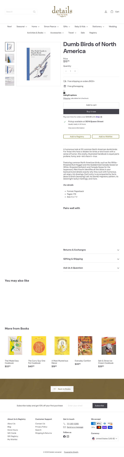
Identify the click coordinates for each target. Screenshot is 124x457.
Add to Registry (77, 136)
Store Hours (13, 430)
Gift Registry (13, 436)
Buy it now (91, 111)
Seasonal (21, 26)
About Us (11, 423)
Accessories (56, 32)
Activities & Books (35, 32)
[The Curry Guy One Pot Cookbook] (38, 352)
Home (34, 26)
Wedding (113, 26)
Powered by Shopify (71, 452)
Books (24, 328)
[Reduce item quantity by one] (66, 71)
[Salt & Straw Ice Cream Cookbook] (108, 352)
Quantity (67, 66)
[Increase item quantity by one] (75, 71)
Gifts (65, 26)
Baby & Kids (80, 26)
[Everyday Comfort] (85, 351)
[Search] (34, 11)
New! (9, 26)
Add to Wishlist (105, 136)
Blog (9, 427)
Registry (93, 32)
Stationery (97, 26)
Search (38, 430)
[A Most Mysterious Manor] (62, 352)
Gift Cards (12, 433)
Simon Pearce (50, 26)
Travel (71, 32)
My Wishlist (12, 439)
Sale (83, 32)
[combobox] (21, 11)
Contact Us (40, 423)
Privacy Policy (41, 427)
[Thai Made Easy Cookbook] (15, 352)
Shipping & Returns (43, 433)
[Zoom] (38, 64)
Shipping (66, 98)
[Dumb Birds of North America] (91, 219)
